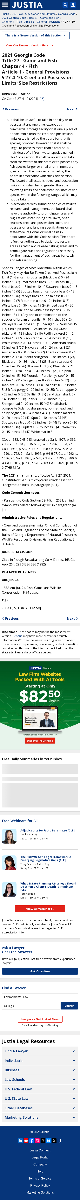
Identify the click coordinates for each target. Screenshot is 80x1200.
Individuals (14, 1060)
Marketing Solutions (21, 1117)
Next (71, 109)
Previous (12, 109)
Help (40, 1171)
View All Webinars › (40, 909)
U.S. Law (17, 13)
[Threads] (43, 1140)
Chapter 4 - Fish (12, 21)
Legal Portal (40, 1157)
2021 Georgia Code (14, 17)
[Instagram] (37, 1140)
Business (12, 1070)
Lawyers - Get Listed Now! (40, 1019)
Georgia (17, 636)
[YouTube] (26, 1140)
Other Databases (19, 1108)
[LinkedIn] (20, 1140)
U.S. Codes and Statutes (40, 13)
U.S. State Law (16, 1098)
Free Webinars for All (20, 821)
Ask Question (40, 971)
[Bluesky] (48, 1140)
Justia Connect (40, 1150)
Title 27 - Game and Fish (44, 17)
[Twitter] (54, 1140)
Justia (5, 13)
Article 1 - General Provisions (42, 21)
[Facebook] (31, 1140)
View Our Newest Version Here (27, 45)
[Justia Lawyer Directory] (59, 1140)
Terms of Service (40, 1178)
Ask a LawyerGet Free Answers (17, 949)
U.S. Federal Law (18, 1089)
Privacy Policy (40, 1185)
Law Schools (15, 1079)
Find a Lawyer (14, 988)
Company (40, 1164)
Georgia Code (66, 13)
